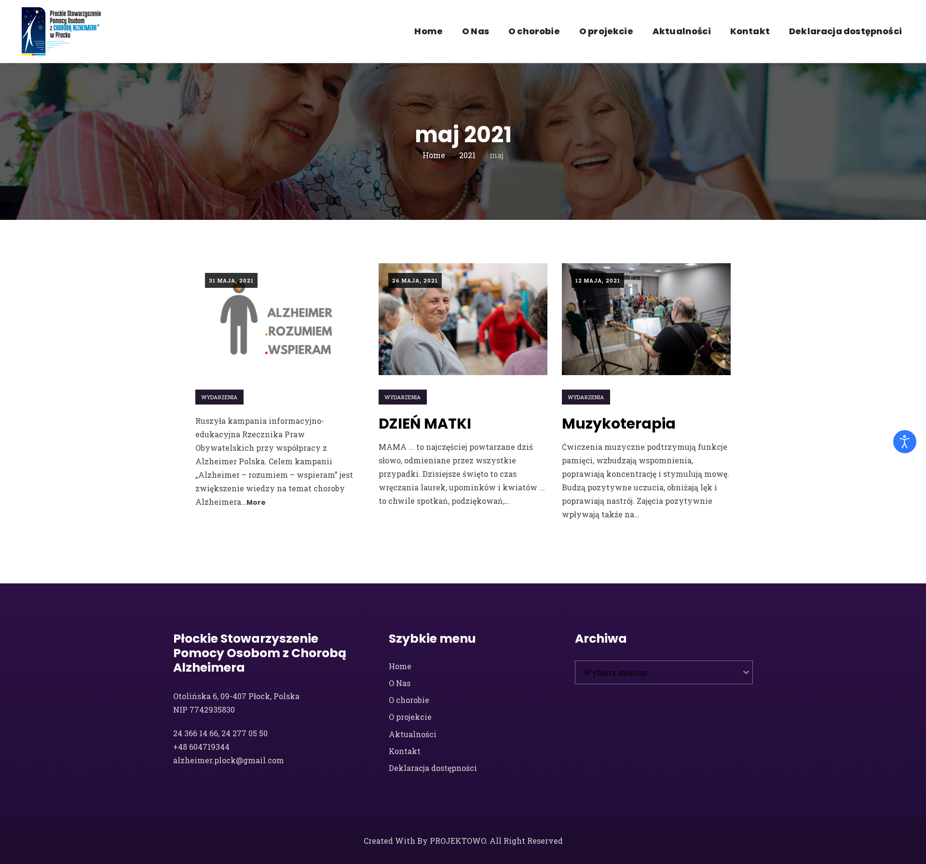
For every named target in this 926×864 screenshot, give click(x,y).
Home (428, 31)
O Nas (475, 31)
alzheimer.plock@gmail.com (228, 760)
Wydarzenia (219, 397)
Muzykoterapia (619, 423)
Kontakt (750, 31)
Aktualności (682, 31)
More (256, 502)
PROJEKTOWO (458, 841)
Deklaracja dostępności (845, 31)
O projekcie (606, 31)
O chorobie (534, 31)
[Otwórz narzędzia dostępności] (904, 441)
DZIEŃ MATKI (425, 423)
